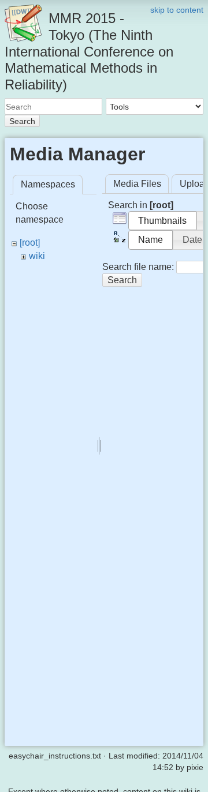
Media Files (137, 184)
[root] (30, 242)
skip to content (176, 9)
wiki (37, 256)
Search (22, 121)
